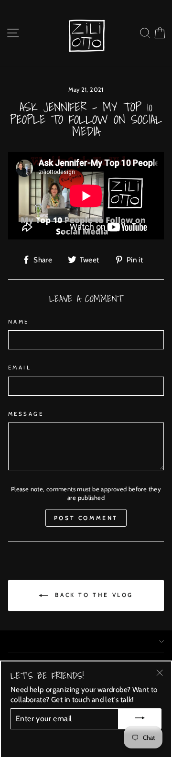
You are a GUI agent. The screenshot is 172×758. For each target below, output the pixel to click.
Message (25, 414)
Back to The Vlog (92, 594)
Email (19, 367)
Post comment (86, 517)
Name (18, 321)
